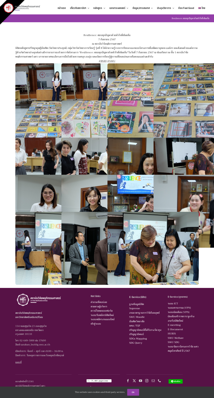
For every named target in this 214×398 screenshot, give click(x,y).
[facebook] (128, 380)
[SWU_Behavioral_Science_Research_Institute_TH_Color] (21, 3)
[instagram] (146, 380)
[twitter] (134, 380)
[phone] (159, 380)
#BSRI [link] (103, 61)
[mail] (153, 380)
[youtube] (140, 380)
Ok (133, 392)
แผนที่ (18, 362)
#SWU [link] (111, 61)
